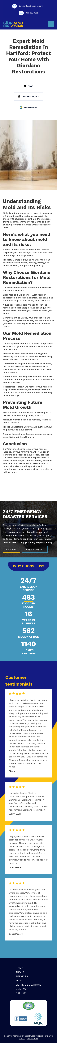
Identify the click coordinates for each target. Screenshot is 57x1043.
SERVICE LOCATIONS (28, 984)
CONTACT (22, 989)
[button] (51, 24)
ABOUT (20, 972)
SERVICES (22, 976)
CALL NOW (11, 549)
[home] (13, 23)
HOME (19, 968)
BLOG (19, 980)
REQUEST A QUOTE (35, 549)
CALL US (21, 993)
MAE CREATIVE (32, 1039)
